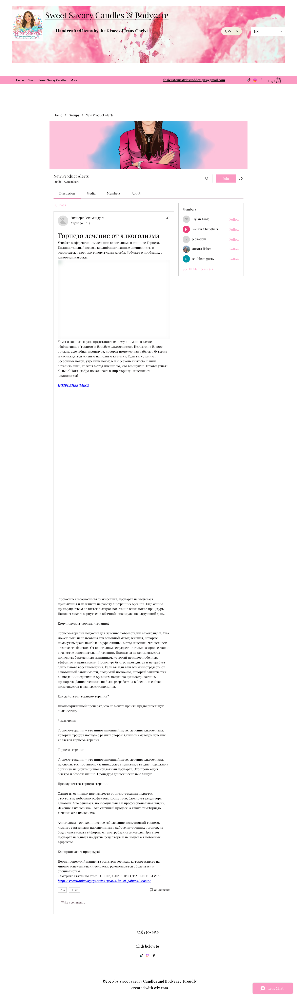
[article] (114, 562)
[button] (278, 80)
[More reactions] (74, 890)
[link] (67, 193)
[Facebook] (154, 956)
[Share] (167, 218)
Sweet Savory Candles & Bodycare (107, 15)
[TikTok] (249, 80)
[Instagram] (255, 80)
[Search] (206, 178)
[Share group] (241, 178)
